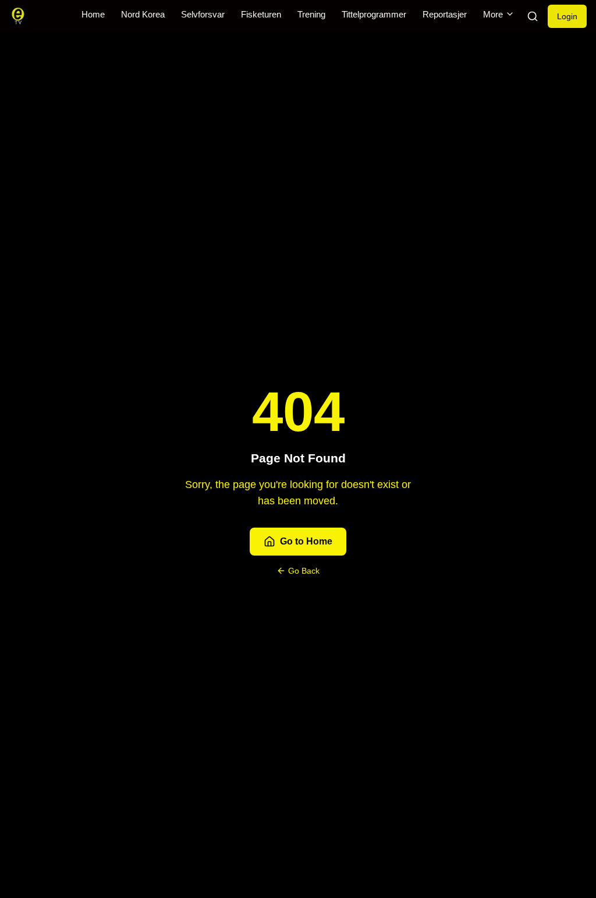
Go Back (304, 570)
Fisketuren (261, 14)
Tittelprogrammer (374, 14)
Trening (311, 14)
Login (567, 16)
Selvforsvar (203, 14)
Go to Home (306, 541)
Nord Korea (143, 14)
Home (93, 14)
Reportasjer (445, 14)
